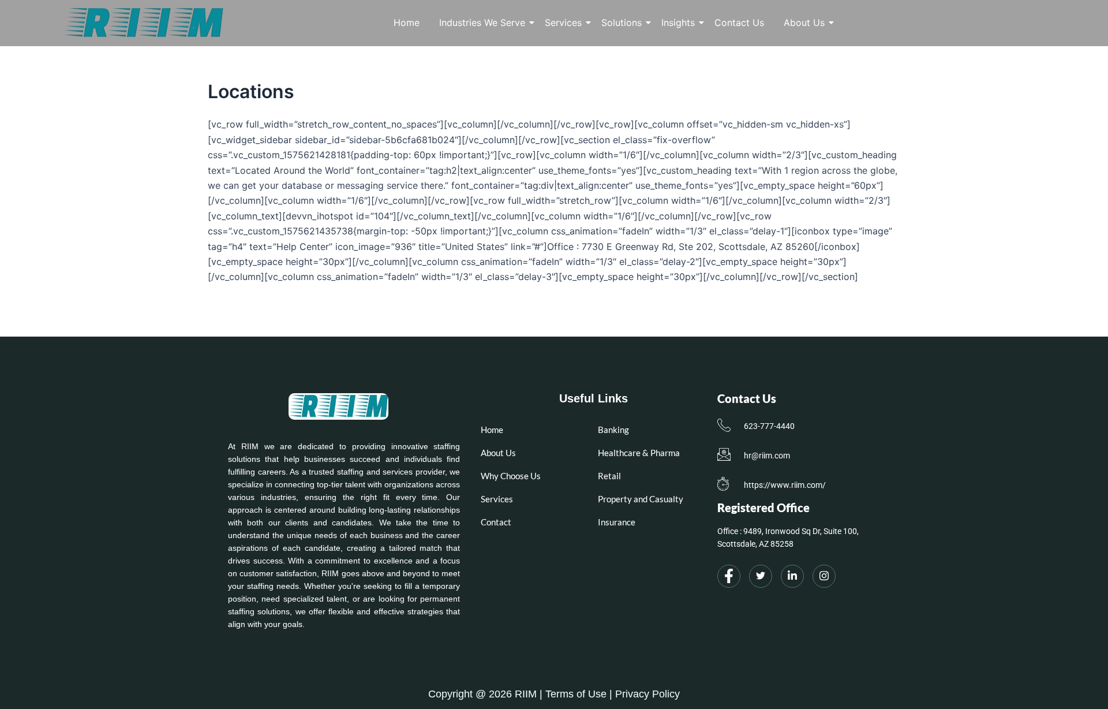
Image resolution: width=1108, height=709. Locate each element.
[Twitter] (760, 576)
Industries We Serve (482, 22)
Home (407, 22)
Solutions (621, 22)
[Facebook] (728, 576)
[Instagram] (824, 576)
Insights (678, 22)
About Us (804, 22)
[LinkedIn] (792, 576)
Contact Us (739, 22)
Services (563, 22)
